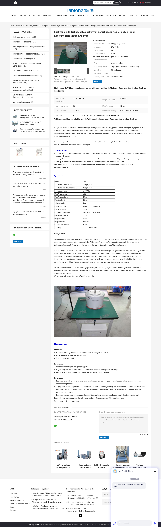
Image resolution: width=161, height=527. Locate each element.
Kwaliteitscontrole (79, 16)
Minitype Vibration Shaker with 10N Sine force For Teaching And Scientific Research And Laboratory (139, 466)
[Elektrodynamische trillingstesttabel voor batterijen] (15, 116)
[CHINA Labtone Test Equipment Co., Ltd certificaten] (19, 152)
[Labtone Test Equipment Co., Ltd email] (16, 235)
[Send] (155, 523)
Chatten (97, 81)
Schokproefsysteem (21, 59)
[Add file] (114, 523)
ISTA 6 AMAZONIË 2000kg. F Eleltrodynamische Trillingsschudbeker (30, 124)
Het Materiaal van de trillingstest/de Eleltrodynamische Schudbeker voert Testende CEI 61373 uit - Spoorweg (62, 466)
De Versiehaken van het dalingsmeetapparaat (22, 96)
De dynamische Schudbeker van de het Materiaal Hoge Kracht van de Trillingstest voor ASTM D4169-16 (33, 131)
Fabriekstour (61, 16)
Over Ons (47, 16)
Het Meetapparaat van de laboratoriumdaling (23, 88)
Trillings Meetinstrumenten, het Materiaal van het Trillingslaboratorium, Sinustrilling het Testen (47, 501)
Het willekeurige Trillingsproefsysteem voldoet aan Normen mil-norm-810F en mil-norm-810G (47, 494)
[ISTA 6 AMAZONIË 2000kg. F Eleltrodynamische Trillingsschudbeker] (15, 123)
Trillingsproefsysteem (22, 37)
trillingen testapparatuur (68, 398)
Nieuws (122, 16)
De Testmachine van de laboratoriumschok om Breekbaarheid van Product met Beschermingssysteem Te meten (83, 510)
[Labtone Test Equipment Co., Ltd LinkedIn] (15, 2)
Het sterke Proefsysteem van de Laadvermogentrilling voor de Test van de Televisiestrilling (48, 507)
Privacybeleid (34, 524)
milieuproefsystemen (21, 102)
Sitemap (13, 510)
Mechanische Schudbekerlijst (25, 75)
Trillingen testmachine (22, 42)
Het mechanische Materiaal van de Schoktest (80, 490)
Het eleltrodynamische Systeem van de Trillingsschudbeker (100, 398)
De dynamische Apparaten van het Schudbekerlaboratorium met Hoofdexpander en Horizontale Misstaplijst (84, 466)
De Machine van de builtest (24, 71)
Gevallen (133, 16)
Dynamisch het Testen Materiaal (66, 401)
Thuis (13, 16)
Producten (25, 16)
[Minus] (155, 471)
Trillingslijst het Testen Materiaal (26, 54)
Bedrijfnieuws (147, 16)
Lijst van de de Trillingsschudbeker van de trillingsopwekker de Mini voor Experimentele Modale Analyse (71, 79)
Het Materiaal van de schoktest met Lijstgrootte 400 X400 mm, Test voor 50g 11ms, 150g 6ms (83, 497)
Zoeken (116, 3)
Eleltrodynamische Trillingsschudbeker (41, 26)
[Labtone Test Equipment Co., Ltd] (80, 10)
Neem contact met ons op (104, 16)
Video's (36, 16)
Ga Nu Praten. (133, 3)
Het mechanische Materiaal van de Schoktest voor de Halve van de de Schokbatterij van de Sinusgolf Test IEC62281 (81, 503)
